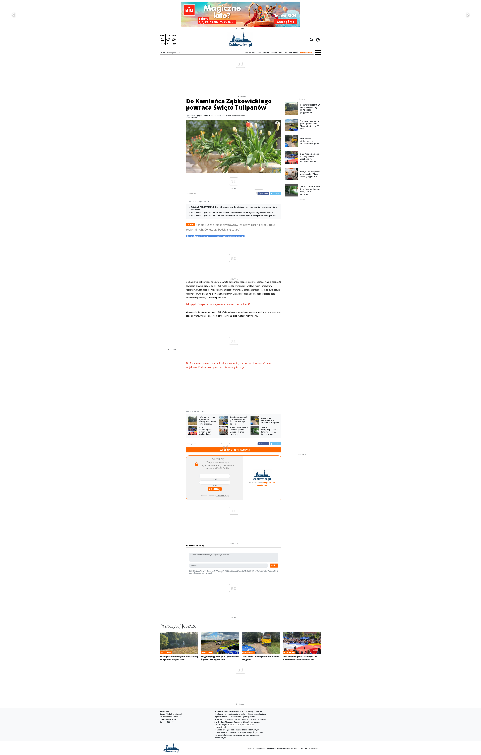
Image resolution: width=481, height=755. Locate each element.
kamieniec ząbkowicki (212, 236)
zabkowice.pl (220, 727)
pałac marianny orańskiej (233, 236)
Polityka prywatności (309, 748)
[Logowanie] (318, 40)
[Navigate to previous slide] (13, 14)
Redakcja (250, 748)
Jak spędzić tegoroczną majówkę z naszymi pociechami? (218, 304)
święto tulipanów (194, 236)
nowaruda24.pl (234, 724)
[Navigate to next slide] (468, 14)
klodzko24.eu (248, 724)
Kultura (191, 224)
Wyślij (274, 565)
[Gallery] (240, 14)
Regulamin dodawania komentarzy (282, 748)
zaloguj (214, 489)
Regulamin (260, 748)
